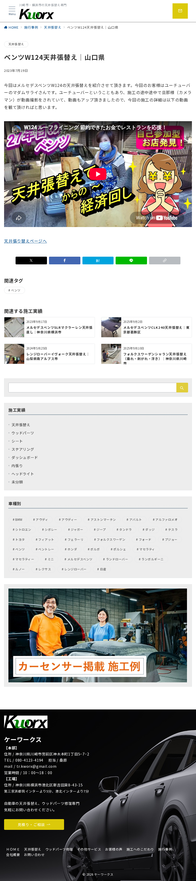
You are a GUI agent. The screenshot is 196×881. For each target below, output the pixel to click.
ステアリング (22, 449)
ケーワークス (104, 874)
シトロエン (23, 529)
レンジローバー (75, 569)
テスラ (173, 529)
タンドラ (125, 529)
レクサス (44, 569)
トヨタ (20, 539)
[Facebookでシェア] (64, 260)
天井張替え (16, 44)
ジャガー (77, 529)
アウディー (69, 519)
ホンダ (72, 549)
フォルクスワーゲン (111, 539)
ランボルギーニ (152, 559)
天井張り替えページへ (25, 241)
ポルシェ (119, 549)
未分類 (17, 481)
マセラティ (147, 549)
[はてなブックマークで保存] (98, 260)
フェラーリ (75, 539)
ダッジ (150, 529)
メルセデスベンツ (80, 559)
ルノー (20, 569)
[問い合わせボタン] (180, 11)
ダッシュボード (24, 457)
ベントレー (46, 549)
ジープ (101, 529)
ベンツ (15, 290)
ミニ (51, 559)
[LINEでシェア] (131, 260)
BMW (18, 519)
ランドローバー (117, 559)
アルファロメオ (166, 519)
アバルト (135, 519)
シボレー (51, 529)
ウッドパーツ (22, 432)
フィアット (46, 539)
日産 (103, 569)
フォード (145, 539)
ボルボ (95, 549)
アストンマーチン (103, 519)
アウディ (42, 519)
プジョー (171, 539)
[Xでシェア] (31, 260)
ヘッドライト (22, 473)
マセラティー (24, 559)
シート (17, 441)
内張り (17, 465)
